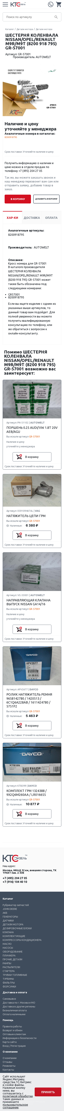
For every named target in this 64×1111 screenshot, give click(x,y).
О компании (10, 1058)
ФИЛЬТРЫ (9, 982)
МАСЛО (7, 943)
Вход (6, 1045)
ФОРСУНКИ (9, 986)
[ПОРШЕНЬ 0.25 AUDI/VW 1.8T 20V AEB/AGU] (32, 399)
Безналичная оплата (15, 1010)
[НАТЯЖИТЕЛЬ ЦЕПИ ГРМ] (32, 490)
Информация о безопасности (19, 1038)
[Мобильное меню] (5, 4)
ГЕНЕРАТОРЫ (10, 916)
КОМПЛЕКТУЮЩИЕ (14, 936)
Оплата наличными (14, 1014)
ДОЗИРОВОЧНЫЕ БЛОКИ (17, 928)
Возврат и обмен (12, 1030)
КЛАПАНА (8, 932)
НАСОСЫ (8, 947)
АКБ (5, 912)
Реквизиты (9, 1065)
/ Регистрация (17, 1045)
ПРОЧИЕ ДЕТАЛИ (12, 959)
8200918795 (11, 137)
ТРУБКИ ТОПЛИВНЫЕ (15, 975)
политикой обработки (18, 1096)
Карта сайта (10, 1042)
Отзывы (7, 1062)
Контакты (8, 1069)
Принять (48, 1092)
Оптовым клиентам (14, 1034)
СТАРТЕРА (9, 971)
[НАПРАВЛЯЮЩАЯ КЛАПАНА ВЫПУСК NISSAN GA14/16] (32, 572)
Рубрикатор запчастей (16, 905)
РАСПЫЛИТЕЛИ (11, 967)
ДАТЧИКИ (8, 920)
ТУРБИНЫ (8, 978)
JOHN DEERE (10, 909)
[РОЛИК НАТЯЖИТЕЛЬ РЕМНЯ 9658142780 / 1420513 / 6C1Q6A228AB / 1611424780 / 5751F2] (32, 666)
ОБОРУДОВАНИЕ (13, 951)
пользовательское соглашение (15, 1106)
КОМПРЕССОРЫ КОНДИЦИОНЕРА (22, 940)
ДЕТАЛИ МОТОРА (13, 924)
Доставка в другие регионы (19, 1006)
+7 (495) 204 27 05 (50, 4)
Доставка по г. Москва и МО (19, 1002)
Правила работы (12, 1026)
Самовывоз (9, 998)
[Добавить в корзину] (19, 456)
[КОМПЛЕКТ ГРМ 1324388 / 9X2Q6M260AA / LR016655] (32, 762)
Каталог (9, 29)
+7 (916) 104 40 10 (15, 881)
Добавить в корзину (46, 199)
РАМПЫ (7, 963)
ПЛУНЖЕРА (9, 955)
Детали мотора (25, 29)
